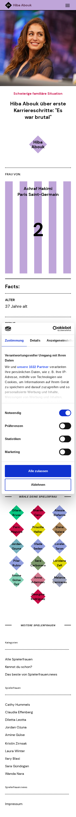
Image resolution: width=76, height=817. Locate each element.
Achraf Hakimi (38, 188)
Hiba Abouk (22, 5)
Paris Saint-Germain (38, 194)
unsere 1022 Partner (33, 367)
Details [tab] (35, 340)
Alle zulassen (38, 471)
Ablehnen (38, 484)
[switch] (65, 426)
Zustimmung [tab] (14, 340)
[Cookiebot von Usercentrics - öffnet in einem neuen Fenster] (53, 328)
